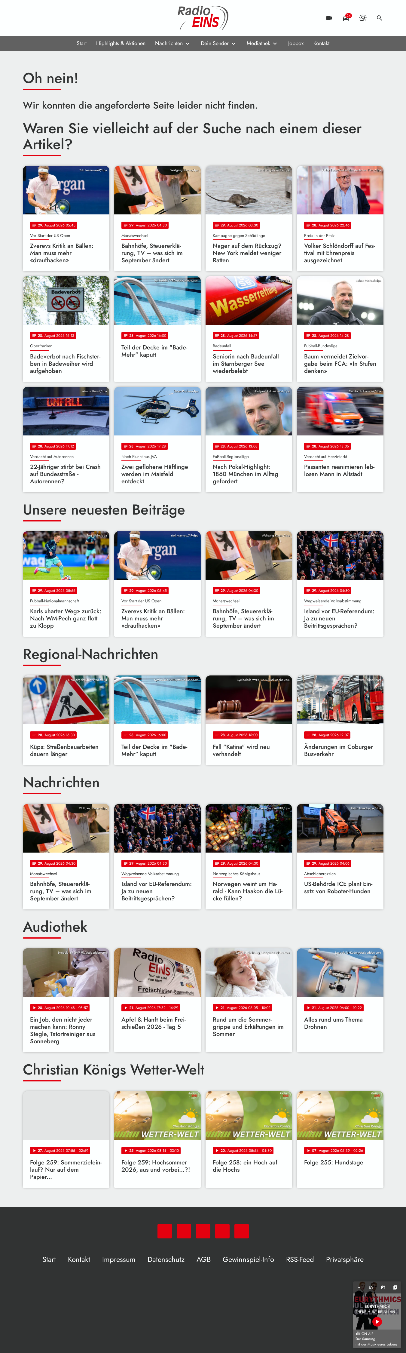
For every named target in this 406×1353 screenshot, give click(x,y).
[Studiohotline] (77, 18)
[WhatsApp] (29, 18)
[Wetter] (362, 18)
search (379, 18)
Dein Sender (215, 43)
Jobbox (296, 43)
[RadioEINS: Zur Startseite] (203, 18)
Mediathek (258, 43)
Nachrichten (169, 43)
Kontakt (321, 43)
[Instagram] (53, 18)
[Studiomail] (65, 18)
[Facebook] (41, 18)
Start (82, 43)
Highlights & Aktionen (120, 43)
